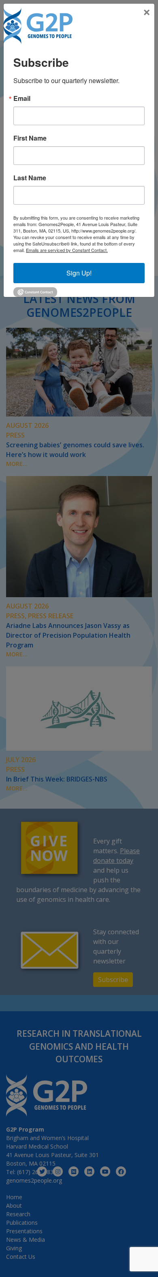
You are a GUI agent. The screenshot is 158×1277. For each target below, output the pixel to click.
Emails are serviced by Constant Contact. (67, 250)
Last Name (29, 178)
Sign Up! (79, 273)
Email (21, 98)
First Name (30, 138)
